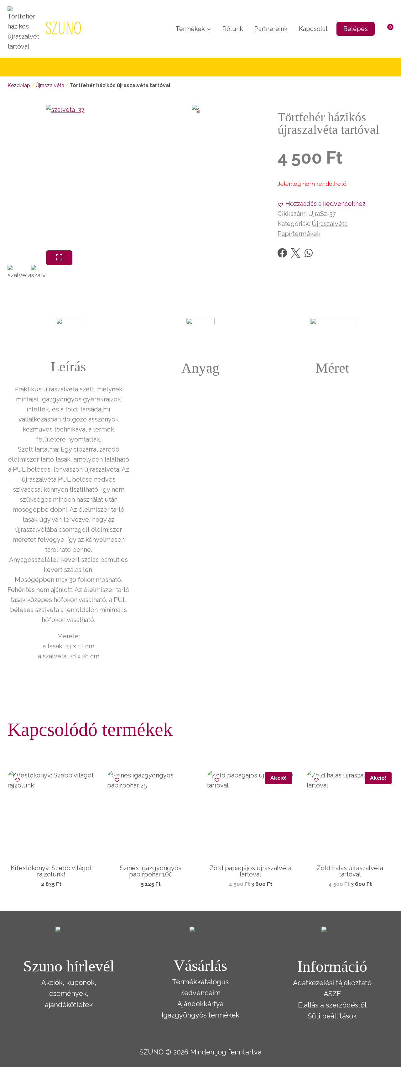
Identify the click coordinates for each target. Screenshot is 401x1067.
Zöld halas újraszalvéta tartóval (350, 871)
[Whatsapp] (308, 253)
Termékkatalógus (200, 982)
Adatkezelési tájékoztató (332, 983)
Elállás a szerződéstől (332, 1005)
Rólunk (232, 29)
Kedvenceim (200, 993)
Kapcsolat (313, 29)
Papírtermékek (299, 234)
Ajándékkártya (200, 1004)
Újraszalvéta (50, 85)
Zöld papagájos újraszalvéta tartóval (250, 871)
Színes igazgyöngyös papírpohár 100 (150, 871)
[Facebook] (282, 253)
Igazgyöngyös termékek (200, 1015)
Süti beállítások (332, 1016)
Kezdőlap (19, 85)
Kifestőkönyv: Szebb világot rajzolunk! (51, 871)
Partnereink (271, 29)
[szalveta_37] (119, 177)
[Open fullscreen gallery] (59, 257)
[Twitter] (295, 253)
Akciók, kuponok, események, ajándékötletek (68, 993)
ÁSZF (332, 994)
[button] (322, 204)
